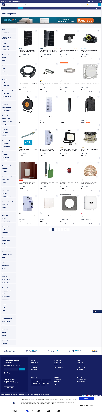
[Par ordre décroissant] (92, 27)
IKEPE (37, 381)
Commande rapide (80, 369)
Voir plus (42, 385)
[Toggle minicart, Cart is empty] (99, 4)
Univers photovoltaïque (81, 381)
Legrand (39, 380)
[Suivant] (68, 229)
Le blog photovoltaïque (58, 384)
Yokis (48, 383)
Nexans (43, 380)
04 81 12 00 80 (10, 387)
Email (6, 369)
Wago (40, 383)
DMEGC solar (34, 383)
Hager (33, 381)
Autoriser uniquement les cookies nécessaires (86, 406)
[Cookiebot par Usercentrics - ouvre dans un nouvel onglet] (13, 411)
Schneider (34, 380)
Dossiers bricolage (57, 379)
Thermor (33, 385)
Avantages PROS (80, 362)
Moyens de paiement (57, 362)
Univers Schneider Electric (81, 379)
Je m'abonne (21, 369)
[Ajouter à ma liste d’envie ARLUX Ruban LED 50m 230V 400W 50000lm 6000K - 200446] (98, 130)
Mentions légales (14, 394)
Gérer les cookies (65, 410)
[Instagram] (7, 373)
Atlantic (41, 381)
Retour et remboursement (58, 367)
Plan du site (47, 394)
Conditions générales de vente (24, 394)
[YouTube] (9, 373)
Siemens (44, 383)
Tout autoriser (86, 398)
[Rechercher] (80, 4)
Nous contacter (34, 369)
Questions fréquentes (80, 364)
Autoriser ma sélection (86, 402)
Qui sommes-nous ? (34, 362)
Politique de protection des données (37, 394)
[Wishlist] (84, 5)
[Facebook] (4, 373)
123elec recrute (34, 367)
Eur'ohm (48, 380)
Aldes (46, 381)
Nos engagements (34, 364)
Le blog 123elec (56, 381)
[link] (50, 229)
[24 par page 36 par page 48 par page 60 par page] (87, 26)
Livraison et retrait (57, 364)
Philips (38, 385)
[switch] (38, 411)
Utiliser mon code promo (81, 367)
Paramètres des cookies (5, 394)
